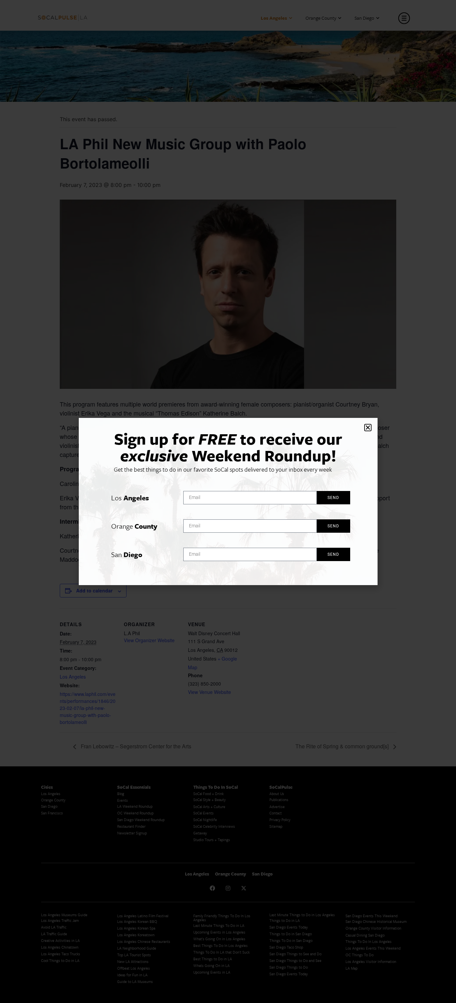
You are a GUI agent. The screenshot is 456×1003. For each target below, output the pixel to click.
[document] (228, 501)
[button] (368, 428)
